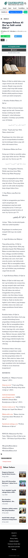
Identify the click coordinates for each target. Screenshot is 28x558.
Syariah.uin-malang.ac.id (9, 424)
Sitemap (14, 549)
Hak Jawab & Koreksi (14, 546)
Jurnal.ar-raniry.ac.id (8, 407)
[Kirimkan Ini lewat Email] (3, 40)
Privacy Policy (14, 538)
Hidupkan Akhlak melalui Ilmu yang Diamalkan (9, 509)
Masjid (4, 8)
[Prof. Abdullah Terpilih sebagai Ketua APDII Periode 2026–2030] (22, 492)
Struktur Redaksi (13, 541)
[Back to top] (24, 554)
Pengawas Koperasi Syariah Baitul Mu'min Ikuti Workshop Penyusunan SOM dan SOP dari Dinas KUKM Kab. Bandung (16, 12)
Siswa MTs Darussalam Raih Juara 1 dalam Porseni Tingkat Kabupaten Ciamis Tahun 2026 (10, 482)
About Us (14, 533)
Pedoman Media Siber (14, 544)
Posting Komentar (7, 461)
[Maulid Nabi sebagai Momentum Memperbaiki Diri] (22, 520)
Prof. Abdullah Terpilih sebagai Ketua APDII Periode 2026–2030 (9, 491)
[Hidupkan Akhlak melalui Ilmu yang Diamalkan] (22, 511)
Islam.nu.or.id (6, 385)
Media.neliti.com (7, 414)
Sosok (15, 8)
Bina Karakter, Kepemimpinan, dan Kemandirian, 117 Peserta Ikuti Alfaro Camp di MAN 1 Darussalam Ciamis (10, 500)
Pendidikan (21, 8)
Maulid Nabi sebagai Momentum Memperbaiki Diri (9, 518)
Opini (9, 8)
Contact (14, 535)
